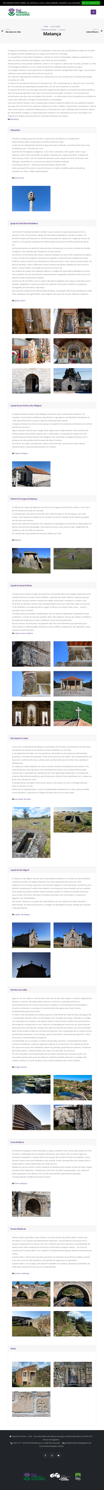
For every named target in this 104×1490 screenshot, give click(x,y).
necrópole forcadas (23, 799)
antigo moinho (21, 1067)
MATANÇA (14, 119)
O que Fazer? (55, 26)
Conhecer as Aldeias (48, 30)
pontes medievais (22, 1273)
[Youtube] (59, 1455)
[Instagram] (52, 1455)
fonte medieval (21, 1183)
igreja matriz (20, 300)
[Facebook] (45, 1455)
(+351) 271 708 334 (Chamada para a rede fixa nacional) (36, 1443)
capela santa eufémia (24, 633)
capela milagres (21, 453)
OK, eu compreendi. (90, 3)
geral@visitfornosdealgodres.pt (78, 1443)
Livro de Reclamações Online (51, 1446)
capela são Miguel (22, 914)
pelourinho (19, 178)
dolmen (18, 540)
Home (46, 26)
